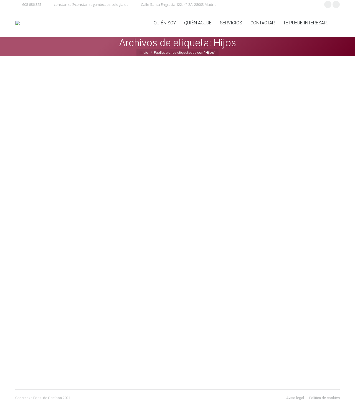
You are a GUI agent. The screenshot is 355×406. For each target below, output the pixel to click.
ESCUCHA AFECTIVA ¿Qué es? (55, 334)
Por (43, 204)
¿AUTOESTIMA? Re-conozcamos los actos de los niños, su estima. (93, 195)
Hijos (26, 204)
